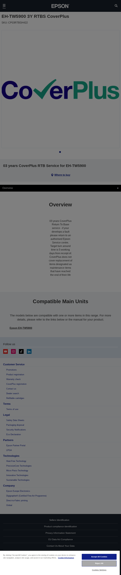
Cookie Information (66, 558)
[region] (60, 562)
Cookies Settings (99, 570)
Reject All (99, 563)
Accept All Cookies (99, 557)
